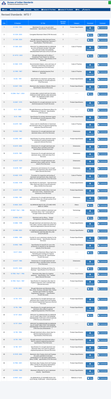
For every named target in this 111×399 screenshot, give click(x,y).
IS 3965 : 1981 (17, 197)
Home (5, 9)
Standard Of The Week (49, 9)
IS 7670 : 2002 (17, 354)
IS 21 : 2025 (17, 109)
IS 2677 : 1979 (17, 161)
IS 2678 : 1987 (17, 168)
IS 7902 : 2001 (17, 363)
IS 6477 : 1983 (17, 261)
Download (90, 30)
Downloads (28, 9)
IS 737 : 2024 (18, 315)
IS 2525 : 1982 (17, 131)
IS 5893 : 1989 (17, 237)
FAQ (78, 9)
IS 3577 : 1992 (17, 190)
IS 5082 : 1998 (17, 223)
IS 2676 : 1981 (17, 153)
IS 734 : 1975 (18, 299)
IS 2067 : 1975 (17, 102)
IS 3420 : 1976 (17, 175)
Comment (103, 28)
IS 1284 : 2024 (17, 39)
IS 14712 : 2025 (17, 55)
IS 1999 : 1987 (17, 71)
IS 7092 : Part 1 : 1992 (17, 273)
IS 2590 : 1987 (17, 138)
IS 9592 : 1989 (17, 370)
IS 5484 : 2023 (17, 230)
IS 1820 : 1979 (17, 64)
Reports (36, 9)
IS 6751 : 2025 (17, 268)
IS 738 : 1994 (18, 332)
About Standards (16, 9)
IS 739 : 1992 (18, 339)
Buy (91, 35)
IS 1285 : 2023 (17, 46)
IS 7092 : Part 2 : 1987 (17, 281)
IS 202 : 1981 (18, 79)
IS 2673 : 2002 (17, 146)
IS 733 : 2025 (18, 288)
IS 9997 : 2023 (17, 378)
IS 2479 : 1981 (17, 124)
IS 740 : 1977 (18, 347)
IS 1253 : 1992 (17, 27)
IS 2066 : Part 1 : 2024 (17, 93)
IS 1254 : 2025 (17, 34)
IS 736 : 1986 (18, 307)
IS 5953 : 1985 (17, 245)
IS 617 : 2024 (18, 252)
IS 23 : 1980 (17, 116)
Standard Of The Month (66, 9)
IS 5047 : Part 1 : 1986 (17, 210)
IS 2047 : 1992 (17, 86)
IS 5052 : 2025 (17, 217)
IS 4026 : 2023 (17, 205)
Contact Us (87, 9)
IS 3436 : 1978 (17, 183)
